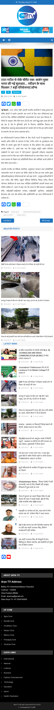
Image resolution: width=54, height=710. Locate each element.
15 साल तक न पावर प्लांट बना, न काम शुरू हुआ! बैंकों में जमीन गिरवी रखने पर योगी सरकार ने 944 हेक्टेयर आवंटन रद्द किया (35, 456)
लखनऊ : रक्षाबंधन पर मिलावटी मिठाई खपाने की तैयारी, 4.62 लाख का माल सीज (35, 425)
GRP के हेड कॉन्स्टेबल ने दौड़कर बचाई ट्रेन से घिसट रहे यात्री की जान (22, 264)
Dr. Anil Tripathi (21, 96)
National (7, 663)
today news (21, 215)
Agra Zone (8, 616)
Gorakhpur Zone (10, 626)
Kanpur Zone (9, 630)
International (9, 659)
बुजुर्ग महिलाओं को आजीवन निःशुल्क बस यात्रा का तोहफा (35, 468)
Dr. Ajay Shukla (38, 362)
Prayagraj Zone (10, 640)
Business (16, 92)
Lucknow (7, 668)
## (8, 92)
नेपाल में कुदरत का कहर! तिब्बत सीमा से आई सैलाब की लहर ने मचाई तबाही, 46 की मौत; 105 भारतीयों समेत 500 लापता (34, 499)
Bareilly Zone (9, 621)
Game (6, 691)
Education (8, 687)
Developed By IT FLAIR (27, 707)
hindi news (15, 212)
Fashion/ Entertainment (13, 677)
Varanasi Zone (9, 644)
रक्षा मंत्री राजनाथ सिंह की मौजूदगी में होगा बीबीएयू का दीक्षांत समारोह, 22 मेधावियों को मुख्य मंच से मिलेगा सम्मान (36, 542)
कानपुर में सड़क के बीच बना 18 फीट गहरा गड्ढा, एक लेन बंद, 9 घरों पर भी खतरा (25, 300)
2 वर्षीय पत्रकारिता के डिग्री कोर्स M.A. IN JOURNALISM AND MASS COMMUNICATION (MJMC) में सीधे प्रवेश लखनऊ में (34, 354)
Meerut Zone (9, 635)
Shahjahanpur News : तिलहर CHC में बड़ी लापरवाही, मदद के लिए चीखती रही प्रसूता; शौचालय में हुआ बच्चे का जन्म (36, 484)
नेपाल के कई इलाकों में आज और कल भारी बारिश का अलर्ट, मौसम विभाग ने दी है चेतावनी (27, 337)
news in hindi (8, 215)
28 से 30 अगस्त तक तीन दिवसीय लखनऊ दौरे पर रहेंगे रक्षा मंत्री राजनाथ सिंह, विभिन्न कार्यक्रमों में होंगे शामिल (35, 528)
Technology (8, 682)
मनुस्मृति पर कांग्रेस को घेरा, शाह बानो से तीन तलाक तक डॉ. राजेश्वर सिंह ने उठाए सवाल (35, 512)
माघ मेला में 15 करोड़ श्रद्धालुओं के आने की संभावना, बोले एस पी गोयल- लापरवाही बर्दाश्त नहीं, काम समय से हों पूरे (9, 221)
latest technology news (31, 212)
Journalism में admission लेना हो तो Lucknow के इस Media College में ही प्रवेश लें (34, 370)
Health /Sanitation (11, 696)
